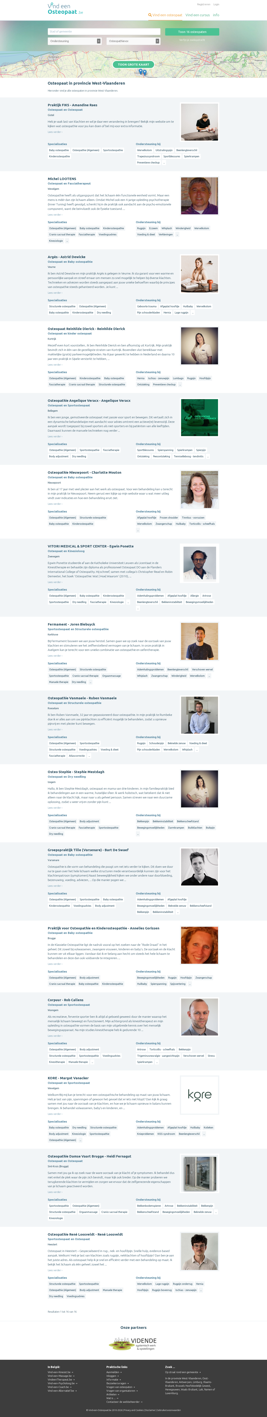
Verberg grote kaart (133, 73)
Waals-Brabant (189, 1389)
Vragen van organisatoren (120, 1390)
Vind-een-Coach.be (58, 1387)
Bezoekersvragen (116, 1383)
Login (216, 4)
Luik (201, 1389)
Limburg (197, 1382)
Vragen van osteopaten (119, 1387)
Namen (208, 1389)
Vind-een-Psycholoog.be (61, 1383)
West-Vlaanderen (191, 1378)
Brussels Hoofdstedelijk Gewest (193, 1385)
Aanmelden (112, 1372)
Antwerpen (185, 1382)
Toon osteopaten (192, 32)
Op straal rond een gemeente (181, 1372)
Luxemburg (171, 1393)
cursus (198, 15)
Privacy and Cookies (134, 1410)
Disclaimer (150, 1410)
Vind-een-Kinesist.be (59, 1372)
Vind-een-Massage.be (60, 1375)
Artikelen (111, 1394)
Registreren (203, 4)
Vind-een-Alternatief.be (61, 1390)
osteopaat (167, 15)
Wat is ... (111, 1398)
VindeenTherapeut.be (60, 1379)
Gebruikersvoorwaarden (169, 1410)
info (216, 15)
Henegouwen (172, 1389)
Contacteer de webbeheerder (123, 1401)
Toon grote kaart (133, 64)
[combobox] (75, 41)
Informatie (112, 1379)
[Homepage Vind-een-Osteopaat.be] (75, 8)
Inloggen (111, 1375)
